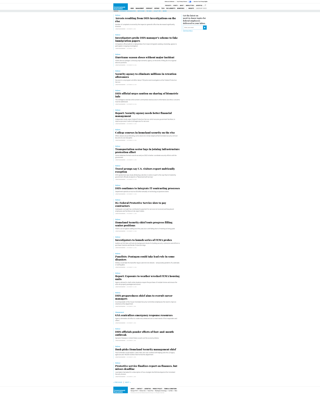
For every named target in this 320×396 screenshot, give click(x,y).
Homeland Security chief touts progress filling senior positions (143, 224)
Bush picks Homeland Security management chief (145, 349)
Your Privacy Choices (182, 1)
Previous (118, 382)
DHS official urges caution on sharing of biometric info (146, 95)
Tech (162, 8)
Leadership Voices (201, 8)
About (182, 5)
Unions (165, 11)
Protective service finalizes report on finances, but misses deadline (146, 367)
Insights (191, 8)
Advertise (199, 5)
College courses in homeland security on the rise (145, 132)
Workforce (181, 8)
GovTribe (170, 391)
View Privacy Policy (187, 30)
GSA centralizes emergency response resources (144, 315)
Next (127, 382)
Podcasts (168, 5)
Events (175, 5)
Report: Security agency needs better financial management (143, 114)
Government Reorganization (127, 11)
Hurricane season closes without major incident (144, 57)
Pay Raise (149, 11)
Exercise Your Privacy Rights (201, 1)
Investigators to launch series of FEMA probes (143, 240)
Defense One (143, 391)
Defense (156, 8)
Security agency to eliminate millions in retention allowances (145, 75)
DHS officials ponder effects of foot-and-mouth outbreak (144, 333)
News (132, 8)
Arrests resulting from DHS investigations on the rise (145, 19)
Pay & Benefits (170, 8)
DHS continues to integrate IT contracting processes (147, 188)
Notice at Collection (169, 1)
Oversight (149, 8)
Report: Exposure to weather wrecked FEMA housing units (147, 277)
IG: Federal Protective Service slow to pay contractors (140, 204)
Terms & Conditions (170, 389)
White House (141, 11)
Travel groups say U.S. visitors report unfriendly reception (145, 170)
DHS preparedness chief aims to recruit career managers (143, 297)
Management (140, 8)
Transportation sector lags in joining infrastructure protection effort (147, 150)
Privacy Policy (157, 389)
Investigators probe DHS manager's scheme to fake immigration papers (146, 39)
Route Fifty (150, 391)
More (176, 391)
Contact (139, 389)
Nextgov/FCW (134, 391)
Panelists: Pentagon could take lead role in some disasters (145, 258)
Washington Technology (160, 391)
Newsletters (190, 5)
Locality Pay (157, 11)
